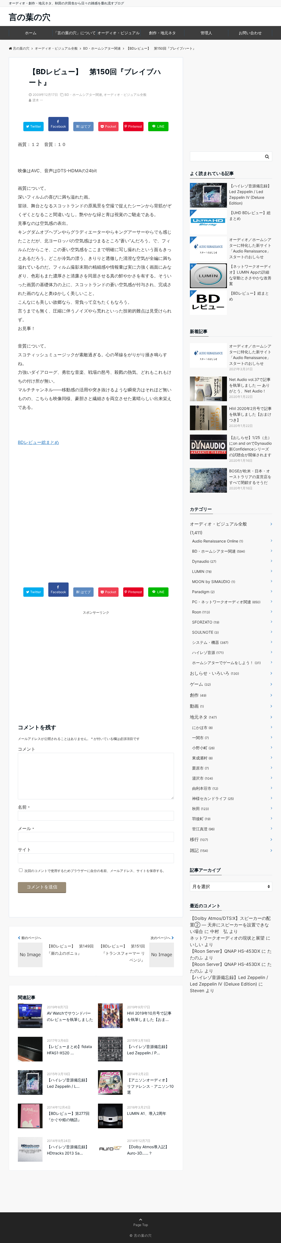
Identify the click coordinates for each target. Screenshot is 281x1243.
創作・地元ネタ (162, 32)
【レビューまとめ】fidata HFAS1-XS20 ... (69, 1049)
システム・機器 (210, 642)
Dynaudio (204, 561)
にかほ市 (202, 727)
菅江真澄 (203, 828)
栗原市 (200, 768)
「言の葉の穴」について (75, 32)
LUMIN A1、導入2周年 (146, 1113)
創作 (198, 695)
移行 (199, 839)
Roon (201, 612)
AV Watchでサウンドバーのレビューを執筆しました (70, 1016)
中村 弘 (219, 931)
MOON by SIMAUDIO (213, 581)
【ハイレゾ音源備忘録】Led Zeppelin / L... (68, 1083)
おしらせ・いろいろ (214, 673)
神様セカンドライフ (213, 798)
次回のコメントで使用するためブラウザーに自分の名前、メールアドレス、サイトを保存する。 (95, 871)
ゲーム (200, 684)
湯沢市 (202, 778)
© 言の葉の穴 (141, 1235)
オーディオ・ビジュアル (118, 32)
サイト (24, 849)
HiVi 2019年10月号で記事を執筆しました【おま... (149, 1016)
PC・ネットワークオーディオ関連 (226, 601)
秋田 (200, 808)
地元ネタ (203, 717)
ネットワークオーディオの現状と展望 (227, 938)
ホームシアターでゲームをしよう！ (226, 662)
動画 (197, 706)
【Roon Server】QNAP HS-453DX (225, 951)
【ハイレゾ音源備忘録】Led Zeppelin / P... (148, 1049)
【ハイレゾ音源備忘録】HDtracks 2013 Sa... (68, 1149)
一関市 (200, 737)
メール (26, 828)
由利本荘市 (205, 788)
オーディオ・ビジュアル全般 (125, 95)
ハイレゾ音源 (208, 652)
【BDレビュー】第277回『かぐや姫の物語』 (68, 1116)
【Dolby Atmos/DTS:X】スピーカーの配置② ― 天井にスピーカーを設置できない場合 (230, 924)
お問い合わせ (250, 32)
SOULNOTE (205, 632)
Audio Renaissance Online (217, 541)
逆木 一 (37, 100)
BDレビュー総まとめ (38, 442)
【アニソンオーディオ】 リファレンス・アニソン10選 (150, 1086)
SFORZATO (205, 622)
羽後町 (201, 818)
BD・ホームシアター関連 (83, 95)
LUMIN (202, 571)
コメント (26, 749)
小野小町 (203, 747)
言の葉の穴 (29, 17)
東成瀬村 (202, 758)
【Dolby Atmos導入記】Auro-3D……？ (148, 1149)
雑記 (199, 850)
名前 (24, 807)
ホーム (30, 32)
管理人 (206, 32)
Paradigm (203, 591)
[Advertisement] (96, 520)
